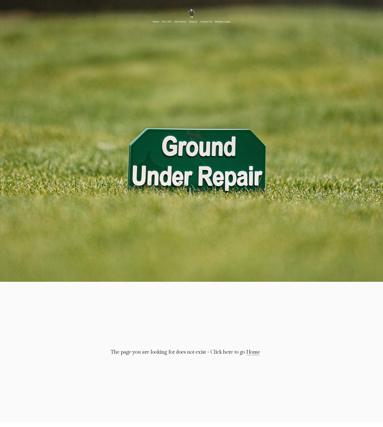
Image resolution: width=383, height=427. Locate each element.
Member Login (222, 21)
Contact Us (206, 21)
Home (156, 21)
